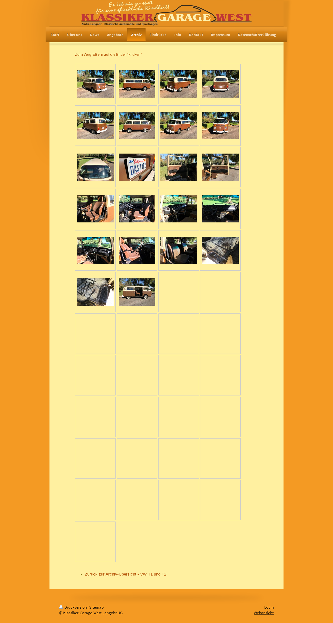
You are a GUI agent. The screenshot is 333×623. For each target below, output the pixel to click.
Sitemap (96, 607)
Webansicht (264, 612)
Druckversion (76, 607)
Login (269, 607)
